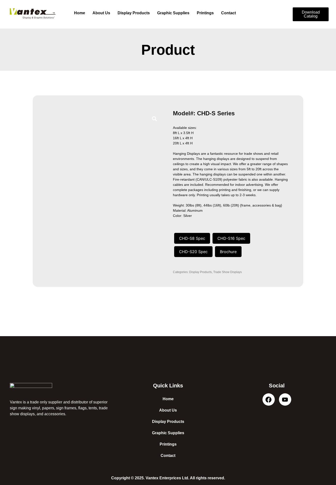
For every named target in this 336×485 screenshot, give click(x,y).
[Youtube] (285, 399)
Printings (205, 13)
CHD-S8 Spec (192, 238)
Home (79, 13)
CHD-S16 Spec (231, 238)
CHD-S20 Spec (193, 251)
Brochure (228, 251)
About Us (101, 13)
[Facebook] (268, 399)
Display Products (134, 13)
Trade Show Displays (227, 272)
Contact (228, 13)
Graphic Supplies (173, 13)
